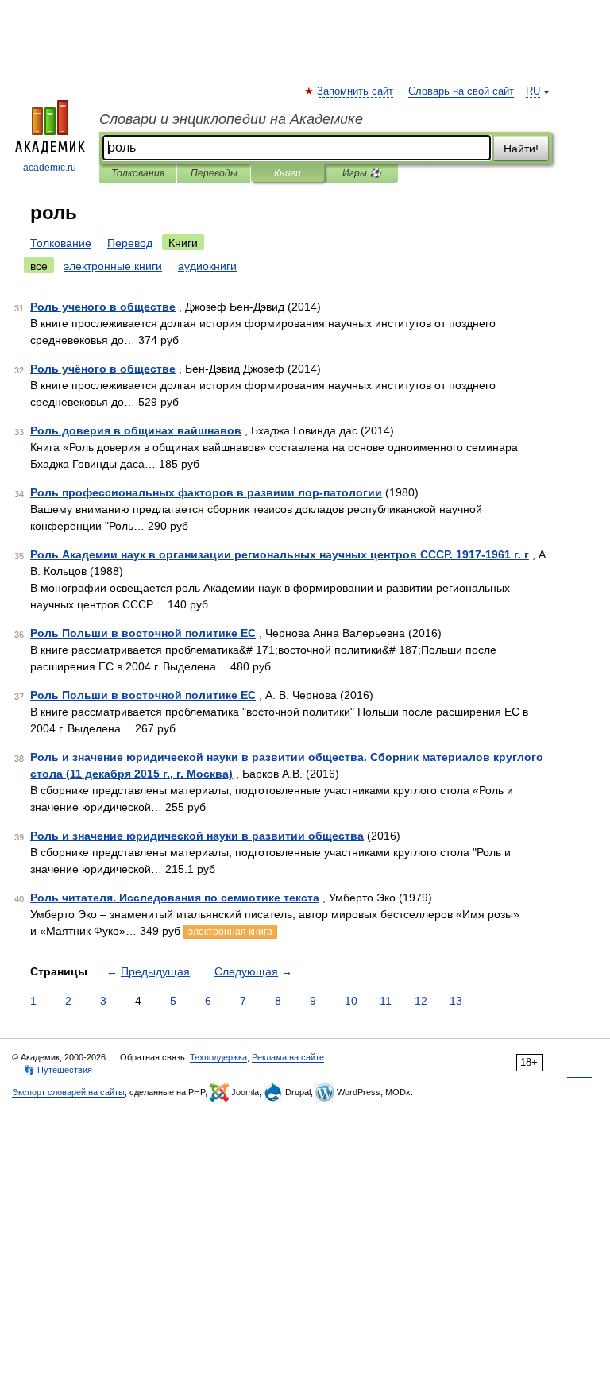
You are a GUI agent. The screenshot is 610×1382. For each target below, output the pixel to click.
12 (421, 1000)
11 (386, 1000)
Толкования (137, 173)
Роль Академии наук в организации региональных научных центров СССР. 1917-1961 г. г (279, 554)
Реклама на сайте (288, 1057)
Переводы (214, 173)
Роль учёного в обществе (103, 368)
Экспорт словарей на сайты (68, 1092)
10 (351, 1000)
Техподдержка (218, 1057)
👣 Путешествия (58, 1070)
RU (533, 91)
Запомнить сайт (356, 91)
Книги (287, 173)
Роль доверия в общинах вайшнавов (135, 430)
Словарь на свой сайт (461, 91)
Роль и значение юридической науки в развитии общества (197, 835)
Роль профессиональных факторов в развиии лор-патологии (206, 492)
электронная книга (230, 931)
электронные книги (113, 266)
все (39, 266)
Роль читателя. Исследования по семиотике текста (174, 897)
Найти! (521, 148)
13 (456, 1000)
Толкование (60, 243)
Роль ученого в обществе (103, 306)
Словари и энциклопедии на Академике (231, 119)
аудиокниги (207, 266)
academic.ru (49, 167)
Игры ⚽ (361, 173)
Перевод (129, 243)
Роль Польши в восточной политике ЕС (143, 633)
